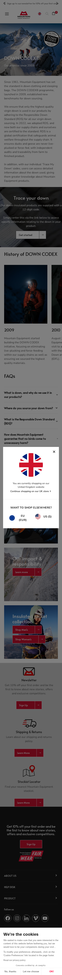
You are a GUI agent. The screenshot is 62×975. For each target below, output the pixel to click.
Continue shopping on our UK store (29, 491)
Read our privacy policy (14, 960)
